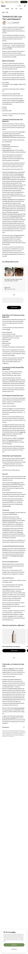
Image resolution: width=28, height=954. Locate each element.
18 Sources (5, 727)
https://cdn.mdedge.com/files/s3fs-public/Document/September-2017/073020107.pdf (13, 807)
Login (19, 5)
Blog (3, 12)
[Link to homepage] (8, 6)
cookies (13, 932)
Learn (21, 8)
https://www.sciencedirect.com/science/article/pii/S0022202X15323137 (15, 828)
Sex (16, 8)
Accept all (14, 945)
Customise (14, 949)
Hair (12, 8)
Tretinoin (4, 63)
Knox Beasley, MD (15, 22)
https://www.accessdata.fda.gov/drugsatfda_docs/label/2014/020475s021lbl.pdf (15, 815)
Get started (24, 1)
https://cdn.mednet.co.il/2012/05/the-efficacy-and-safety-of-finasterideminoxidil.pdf (14, 882)
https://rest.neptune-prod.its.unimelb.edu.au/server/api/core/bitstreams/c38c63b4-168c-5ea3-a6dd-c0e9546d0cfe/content (15, 797)
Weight (7, 8)
